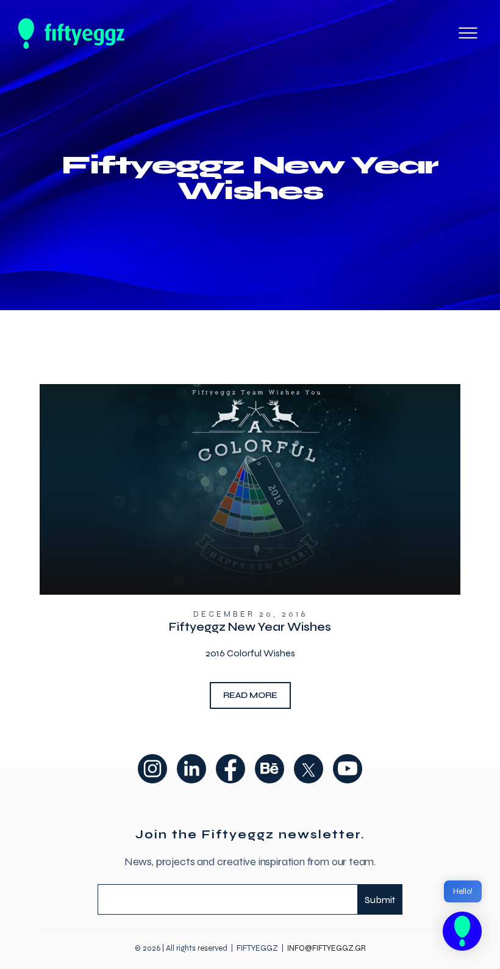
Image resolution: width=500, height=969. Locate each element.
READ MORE (250, 695)
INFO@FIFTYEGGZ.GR (326, 948)
